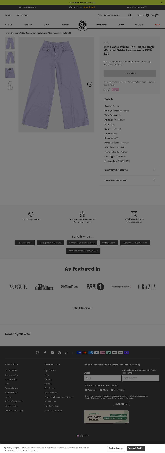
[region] (82, 448)
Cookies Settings (116, 448)
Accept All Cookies (135, 448)
